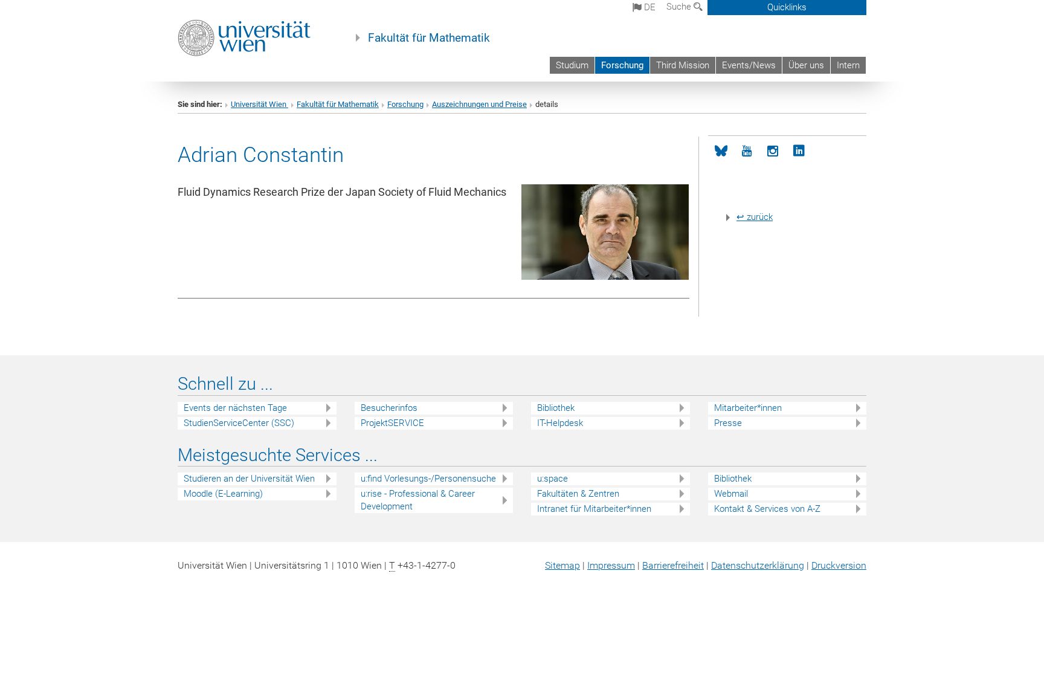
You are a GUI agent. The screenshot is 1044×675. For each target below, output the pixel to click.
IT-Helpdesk (560, 423)
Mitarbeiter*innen (748, 407)
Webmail (731, 493)
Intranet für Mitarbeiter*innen (594, 508)
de (649, 7)
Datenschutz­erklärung (757, 565)
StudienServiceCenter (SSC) (239, 423)
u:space (552, 478)
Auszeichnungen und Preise (479, 104)
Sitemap (562, 565)
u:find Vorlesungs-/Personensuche (428, 478)
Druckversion (838, 565)
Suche (680, 6)
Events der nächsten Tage (235, 407)
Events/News (749, 65)
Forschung (622, 65)
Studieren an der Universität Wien (249, 478)
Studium (572, 65)
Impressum (611, 565)
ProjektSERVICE (392, 423)
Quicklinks (787, 7)
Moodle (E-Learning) (223, 493)
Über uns (806, 65)
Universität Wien (259, 104)
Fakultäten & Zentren (578, 493)
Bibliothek (556, 407)
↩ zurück (754, 217)
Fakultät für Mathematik (429, 38)
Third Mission (682, 65)
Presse (728, 423)
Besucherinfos (389, 407)
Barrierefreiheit (673, 565)
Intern (848, 65)
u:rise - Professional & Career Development (418, 500)
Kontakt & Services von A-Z (767, 508)
